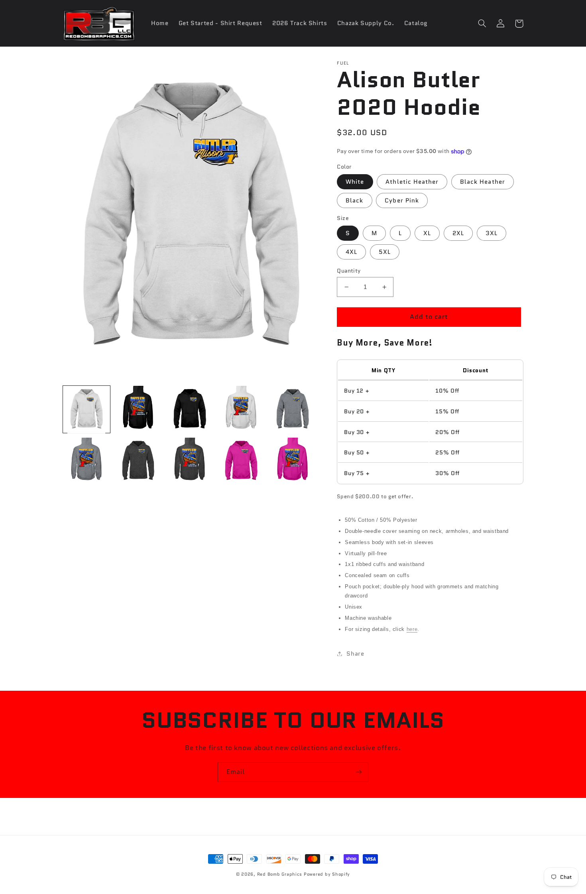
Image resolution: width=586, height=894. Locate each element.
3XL (492, 233)
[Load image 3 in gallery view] (189, 409)
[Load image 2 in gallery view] (138, 409)
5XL (385, 252)
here (412, 629)
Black (354, 200)
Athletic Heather (412, 181)
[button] (482, 23)
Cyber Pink (402, 200)
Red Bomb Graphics (280, 874)
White (355, 181)
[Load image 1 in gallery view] (86, 409)
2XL (458, 233)
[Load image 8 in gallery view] (189, 461)
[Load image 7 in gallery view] (138, 461)
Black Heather (482, 181)
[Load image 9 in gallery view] (241, 461)
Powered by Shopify (327, 874)
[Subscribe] (359, 772)
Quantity (348, 271)
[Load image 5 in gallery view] (292, 409)
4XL (351, 252)
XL (427, 233)
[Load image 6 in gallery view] (86, 461)
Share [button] (355, 653)
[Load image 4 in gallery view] (241, 409)
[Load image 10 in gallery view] (292, 461)
